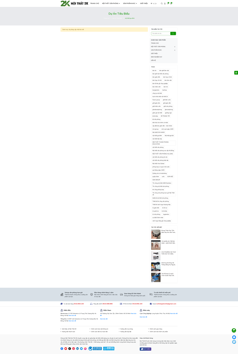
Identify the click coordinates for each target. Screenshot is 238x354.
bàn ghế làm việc (164, 70)
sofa (163, 176)
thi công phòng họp (158, 189)
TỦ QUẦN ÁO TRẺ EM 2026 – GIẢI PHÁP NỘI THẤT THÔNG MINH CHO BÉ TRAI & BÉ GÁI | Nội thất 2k (168, 242)
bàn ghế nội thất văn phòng (160, 74)
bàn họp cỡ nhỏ (157, 80)
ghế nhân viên (156, 106)
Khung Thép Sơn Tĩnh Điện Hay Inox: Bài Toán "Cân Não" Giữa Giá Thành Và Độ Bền (168, 231)
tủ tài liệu (164, 211)
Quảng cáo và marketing (159, 173)
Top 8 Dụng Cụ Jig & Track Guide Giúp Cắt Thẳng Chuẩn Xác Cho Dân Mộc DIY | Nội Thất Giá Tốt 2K (168, 274)
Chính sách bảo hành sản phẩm (159, 332)
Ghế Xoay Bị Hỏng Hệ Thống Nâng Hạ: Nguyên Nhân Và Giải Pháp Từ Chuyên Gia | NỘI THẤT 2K (168, 264)
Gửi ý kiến (146, 349)
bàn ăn (154, 70)
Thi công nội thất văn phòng (160, 186)
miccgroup (155, 129)
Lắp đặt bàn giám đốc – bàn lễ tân (162, 126)
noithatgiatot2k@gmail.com (166, 304)
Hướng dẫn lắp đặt (125, 332)
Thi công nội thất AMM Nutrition (161, 183)
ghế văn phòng (168, 106)
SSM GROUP (156, 180)
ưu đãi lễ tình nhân (157, 217)
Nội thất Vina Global (158, 163)
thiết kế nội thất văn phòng (160, 198)
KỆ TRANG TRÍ (165, 116)
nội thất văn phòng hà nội (159, 157)
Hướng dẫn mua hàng (126, 329)
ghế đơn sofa (167, 100)
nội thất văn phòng (157, 147)
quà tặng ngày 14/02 (158, 170)
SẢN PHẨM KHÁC (129, 3)
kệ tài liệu (155, 116)
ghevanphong (169, 109)
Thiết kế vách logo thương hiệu (161, 204)
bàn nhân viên (156, 87)
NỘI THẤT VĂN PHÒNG (110, 3)
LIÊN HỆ (153, 60)
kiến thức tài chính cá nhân (160, 122)
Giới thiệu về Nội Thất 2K (69, 329)
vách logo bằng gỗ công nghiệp (161, 221)
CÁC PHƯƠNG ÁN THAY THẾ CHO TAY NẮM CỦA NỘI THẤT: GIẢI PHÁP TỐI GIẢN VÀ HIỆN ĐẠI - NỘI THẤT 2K (168, 253)
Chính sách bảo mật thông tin (99, 329)
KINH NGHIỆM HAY (156, 57)
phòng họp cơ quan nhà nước (161, 167)
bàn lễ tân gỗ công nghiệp (160, 83)
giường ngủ (168, 113)
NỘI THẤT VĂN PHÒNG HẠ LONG (162, 154)
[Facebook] (234, 337)
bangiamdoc (155, 90)
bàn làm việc (168, 80)
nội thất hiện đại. (157, 139)
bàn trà (166, 87)
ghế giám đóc (156, 103)
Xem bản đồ (72, 315)
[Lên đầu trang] (234, 347)
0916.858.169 (79, 304)
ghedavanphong (157, 109)
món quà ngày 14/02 (167, 129)
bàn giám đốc (156, 77)
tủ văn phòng (156, 214)
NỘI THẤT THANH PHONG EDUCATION (160, 143)
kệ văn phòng (156, 119)
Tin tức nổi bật (156, 227)
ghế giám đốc (167, 103)
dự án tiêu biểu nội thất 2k (160, 96)
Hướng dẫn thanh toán (68, 332)
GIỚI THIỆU (144, 3)
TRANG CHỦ (94, 3)
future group (156, 100)
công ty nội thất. (157, 93)
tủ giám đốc (155, 208)
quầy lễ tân (155, 176)
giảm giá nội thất (157, 113)
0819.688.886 (108, 304)
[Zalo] (234, 342)
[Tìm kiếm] (173, 33)
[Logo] (74, 3)
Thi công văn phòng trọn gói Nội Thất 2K (163, 194)
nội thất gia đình (157, 135)
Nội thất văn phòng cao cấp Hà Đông (163, 150)
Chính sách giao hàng (156, 329)
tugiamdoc (166, 214)
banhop (164, 90)
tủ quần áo (155, 211)
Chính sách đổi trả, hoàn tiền (99, 332)
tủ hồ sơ (164, 208)
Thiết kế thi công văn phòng (160, 201)
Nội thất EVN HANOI (158, 132)
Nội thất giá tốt (169, 135)
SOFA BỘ (170, 176)
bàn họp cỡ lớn (167, 77)
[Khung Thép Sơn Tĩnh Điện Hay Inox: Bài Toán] (155, 234)
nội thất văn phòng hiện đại (160, 160)
